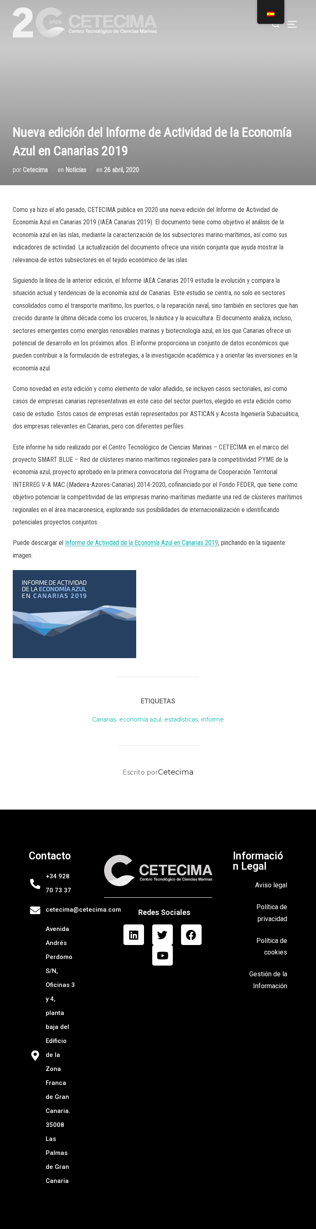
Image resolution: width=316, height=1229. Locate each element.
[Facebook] (191, 934)
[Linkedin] (133, 934)
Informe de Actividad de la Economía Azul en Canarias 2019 (141, 543)
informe (212, 719)
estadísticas (181, 719)
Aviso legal (271, 885)
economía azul (140, 719)
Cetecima (35, 170)
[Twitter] (162, 934)
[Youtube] (162, 955)
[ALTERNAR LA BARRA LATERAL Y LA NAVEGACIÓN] (295, 24)
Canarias (104, 719)
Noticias (75, 170)
